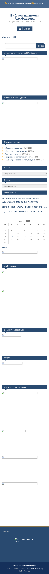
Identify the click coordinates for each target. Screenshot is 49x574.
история (20, 201)
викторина (5, 198)
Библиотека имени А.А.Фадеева (24, 16)
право (45, 207)
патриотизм (21, 206)
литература (32, 201)
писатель (37, 206)
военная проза (14, 198)
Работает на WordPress (15, 568)
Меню (27, 29)
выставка (22, 198)
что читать (34, 211)
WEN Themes (24, 571)
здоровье (8, 202)
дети (37, 198)
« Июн (4, 247)
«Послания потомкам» (14, 148)
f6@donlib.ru (38, 3)
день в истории (31, 198)
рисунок (4, 212)
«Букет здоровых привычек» (16, 151)
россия (12, 211)
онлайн (6, 206)
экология (5, 215)
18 (11, 236)
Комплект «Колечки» (13, 154)
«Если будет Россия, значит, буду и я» (20, 160)
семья (22, 211)
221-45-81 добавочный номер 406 (19, 3)
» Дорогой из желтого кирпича (17, 157)
